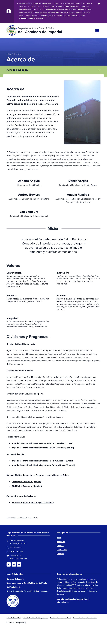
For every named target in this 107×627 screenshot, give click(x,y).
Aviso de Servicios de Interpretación (35, 618)
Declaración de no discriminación (85, 618)
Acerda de (61, 541)
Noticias (60, 545)
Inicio (9, 54)
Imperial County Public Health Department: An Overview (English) (42, 443)
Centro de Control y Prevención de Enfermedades (27, 591)
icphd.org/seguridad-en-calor (31, 18)
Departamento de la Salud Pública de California (27, 583)
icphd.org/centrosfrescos (48, 12)
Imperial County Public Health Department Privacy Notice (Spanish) (43, 465)
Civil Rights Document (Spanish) (27, 486)
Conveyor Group (20, 622)
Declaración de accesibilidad (60, 618)
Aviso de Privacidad (13, 618)
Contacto (60, 553)
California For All (14, 587)
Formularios (62, 549)
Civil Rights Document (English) (26, 481)
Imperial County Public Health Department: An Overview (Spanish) (43, 447)
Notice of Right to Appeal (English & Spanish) (33, 502)
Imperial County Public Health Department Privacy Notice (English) (43, 460)
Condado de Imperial (15, 579)
